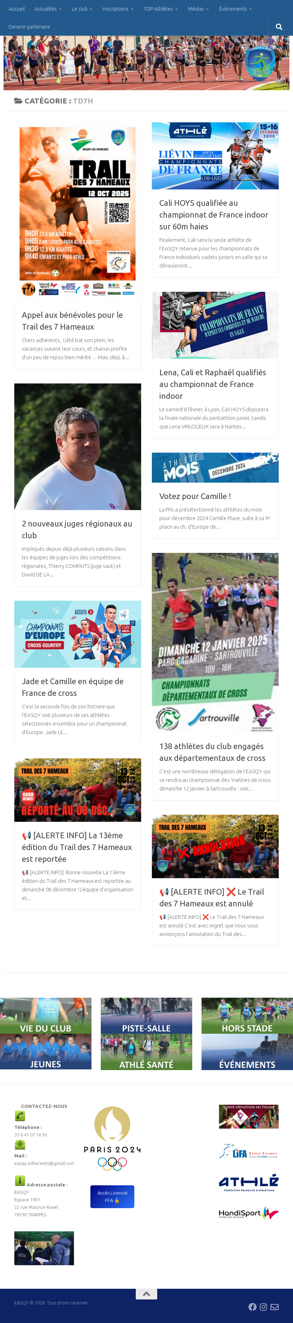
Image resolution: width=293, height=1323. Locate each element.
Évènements (233, 9)
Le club (80, 9)
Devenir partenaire (29, 27)
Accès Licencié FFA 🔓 (113, 1196)
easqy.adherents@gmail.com (44, 1163)
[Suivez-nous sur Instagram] (263, 1307)
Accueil (17, 9)
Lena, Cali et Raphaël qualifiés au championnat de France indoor (212, 384)
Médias (196, 9)
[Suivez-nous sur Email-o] (274, 1307)
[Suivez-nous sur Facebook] (252, 1307)
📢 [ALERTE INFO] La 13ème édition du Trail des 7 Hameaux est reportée (77, 847)
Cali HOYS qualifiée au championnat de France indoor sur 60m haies (213, 214)
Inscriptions (116, 9)
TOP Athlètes (158, 9)
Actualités (46, 9)
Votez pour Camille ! (195, 496)
